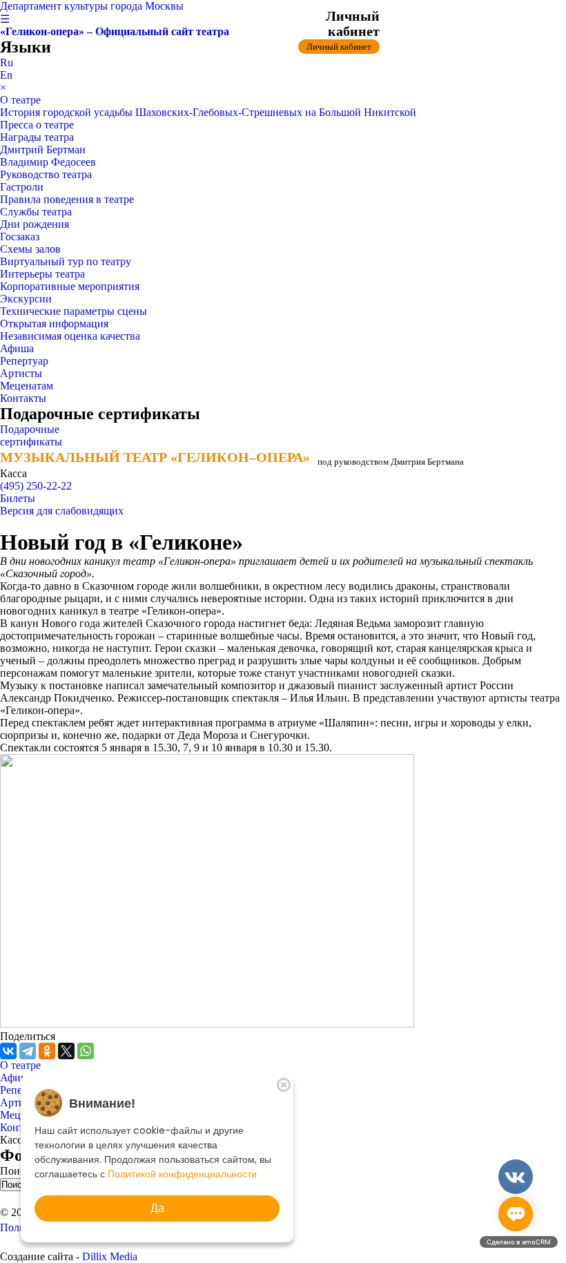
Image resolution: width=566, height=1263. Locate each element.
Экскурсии (26, 299)
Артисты (21, 373)
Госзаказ (19, 236)
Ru (6, 62)
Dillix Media (109, 1256)
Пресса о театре (37, 125)
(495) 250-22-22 (36, 486)
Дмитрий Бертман (43, 149)
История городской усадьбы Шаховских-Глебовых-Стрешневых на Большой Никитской (208, 112)
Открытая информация (54, 323)
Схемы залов (30, 249)
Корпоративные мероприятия (69, 286)
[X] (66, 1051)
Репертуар (24, 361)
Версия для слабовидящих (62, 511)
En (6, 75)
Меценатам (26, 386)
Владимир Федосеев (48, 162)
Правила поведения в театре (67, 199)
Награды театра (37, 137)
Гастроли (21, 187)
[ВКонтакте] (8, 1051)
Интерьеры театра (42, 274)
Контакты (23, 398)
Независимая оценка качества (70, 336)
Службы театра (36, 212)
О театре (20, 100)
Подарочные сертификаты (31, 435)
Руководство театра (46, 174)
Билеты (17, 498)
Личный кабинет (338, 46)
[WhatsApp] (85, 1051)
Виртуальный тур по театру (65, 261)
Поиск (16, 1171)
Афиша (17, 348)
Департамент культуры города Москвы (92, 6)
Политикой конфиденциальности (182, 1174)
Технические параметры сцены (73, 311)
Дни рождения (34, 224)
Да (157, 1208)
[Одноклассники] (47, 1051)
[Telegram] (27, 1051)
